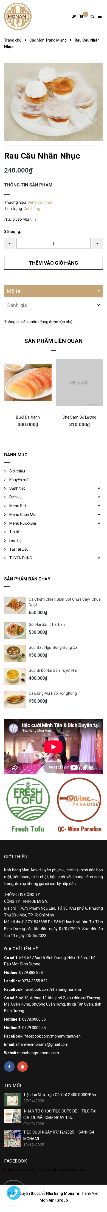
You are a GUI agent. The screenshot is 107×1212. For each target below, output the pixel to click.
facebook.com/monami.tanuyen (52, 1036)
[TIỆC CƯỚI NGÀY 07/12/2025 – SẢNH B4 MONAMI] (12, 1138)
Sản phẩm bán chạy (27, 579)
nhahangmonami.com (40, 1053)
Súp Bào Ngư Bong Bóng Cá (53, 647)
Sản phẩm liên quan (53, 341)
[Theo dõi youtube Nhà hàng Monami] (22, 1066)
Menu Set (17, 506)
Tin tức (15, 532)
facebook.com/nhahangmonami (52, 989)
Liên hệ (15, 540)
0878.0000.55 (34, 1019)
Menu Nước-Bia (22, 523)
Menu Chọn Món (23, 514)
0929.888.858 (31, 972)
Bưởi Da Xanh (28, 417)
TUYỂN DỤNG (20, 558)
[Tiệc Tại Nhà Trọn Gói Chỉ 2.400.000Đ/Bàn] (12, 1099)
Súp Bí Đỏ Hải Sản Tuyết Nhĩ (53, 670)
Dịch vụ (15, 497)
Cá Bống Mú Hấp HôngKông (53, 693)
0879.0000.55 (34, 1028)
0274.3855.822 (34, 981)
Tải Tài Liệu (19, 549)
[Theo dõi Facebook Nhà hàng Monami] (9, 1066)
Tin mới (12, 1085)
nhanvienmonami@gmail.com (42, 1044)
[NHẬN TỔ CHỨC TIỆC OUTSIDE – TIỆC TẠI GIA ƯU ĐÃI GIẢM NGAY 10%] (12, 1116)
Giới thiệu (17, 471)
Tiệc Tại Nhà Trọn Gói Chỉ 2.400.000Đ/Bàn (59, 1095)
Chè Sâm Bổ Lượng (79, 417)
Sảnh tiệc (17, 488)
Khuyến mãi (19, 480)
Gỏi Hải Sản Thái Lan (47, 624)
